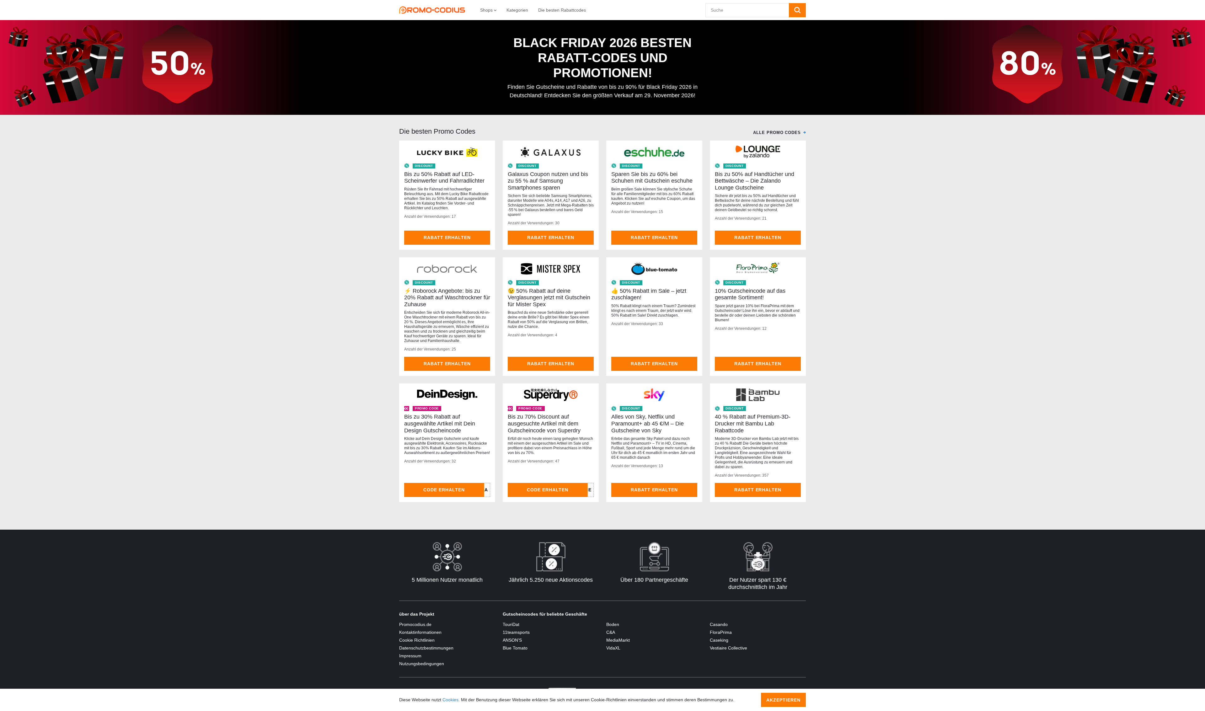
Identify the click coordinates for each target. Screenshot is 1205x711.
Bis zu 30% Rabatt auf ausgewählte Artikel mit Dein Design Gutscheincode (439, 423)
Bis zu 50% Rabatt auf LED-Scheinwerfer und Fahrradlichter (444, 177)
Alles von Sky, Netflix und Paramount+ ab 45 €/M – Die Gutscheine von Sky (647, 423)
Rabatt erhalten (447, 237)
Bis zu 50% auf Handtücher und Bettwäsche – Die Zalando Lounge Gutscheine (754, 181)
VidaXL (613, 647)
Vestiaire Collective (728, 647)
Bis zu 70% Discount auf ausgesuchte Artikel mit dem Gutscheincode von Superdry (544, 423)
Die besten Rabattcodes (562, 10)
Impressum (410, 655)
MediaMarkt (618, 640)
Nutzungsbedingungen (421, 663)
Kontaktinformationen (420, 632)
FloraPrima (721, 632)
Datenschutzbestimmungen (426, 647)
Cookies (450, 699)
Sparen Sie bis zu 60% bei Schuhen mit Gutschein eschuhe (652, 177)
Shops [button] (487, 10)
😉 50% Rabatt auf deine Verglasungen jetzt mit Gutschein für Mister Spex (549, 297)
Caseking (719, 640)
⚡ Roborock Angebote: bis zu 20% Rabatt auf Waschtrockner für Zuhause (447, 297)
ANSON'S (512, 640)
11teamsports (516, 632)
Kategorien (517, 10)
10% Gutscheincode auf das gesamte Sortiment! (750, 294)
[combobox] (747, 10)
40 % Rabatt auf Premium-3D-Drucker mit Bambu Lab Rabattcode (752, 423)
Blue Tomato (515, 647)
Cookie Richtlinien (417, 640)
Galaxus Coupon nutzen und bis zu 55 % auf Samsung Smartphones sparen (548, 181)
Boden (612, 624)
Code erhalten (444, 489)
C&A (610, 632)
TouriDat (511, 624)
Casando (719, 624)
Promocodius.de (415, 624)
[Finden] (797, 10)
